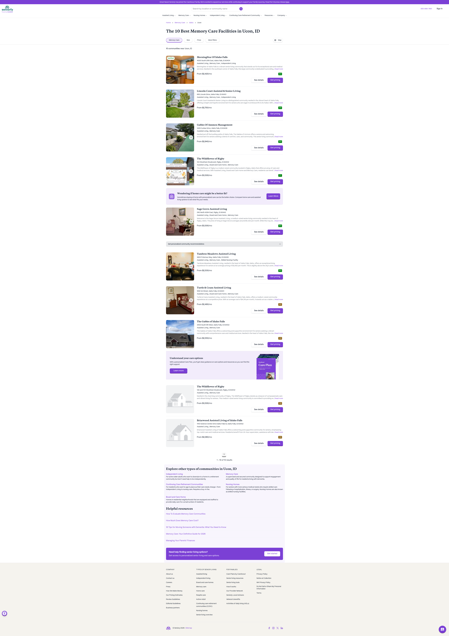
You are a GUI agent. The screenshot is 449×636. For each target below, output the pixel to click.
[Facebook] (269, 628)
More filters (212, 40)
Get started (272, 554)
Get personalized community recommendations (186, 244)
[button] (241, 8)
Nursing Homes (199, 15)
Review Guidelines (173, 599)
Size (188, 40)
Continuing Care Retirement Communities (184, 484)
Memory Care (183, 15)
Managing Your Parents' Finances (180, 541)
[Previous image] (169, 70)
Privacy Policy (262, 574)
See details (259, 80)
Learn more (179, 371)
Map (279, 40)
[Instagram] (273, 628)
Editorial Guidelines (173, 603)
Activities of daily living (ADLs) (237, 603)
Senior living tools (232, 582)
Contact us (170, 578)
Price (199, 40)
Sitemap (189, 628)
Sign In (439, 9)
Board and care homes (204, 582)
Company (281, 15)
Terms (259, 593)
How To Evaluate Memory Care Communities (185, 514)
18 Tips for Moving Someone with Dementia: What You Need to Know (196, 527)
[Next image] (191, 70)
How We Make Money (174, 591)
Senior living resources (234, 578)
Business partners (173, 608)
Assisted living (201, 574)
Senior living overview (204, 615)
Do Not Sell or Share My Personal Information (269, 588)
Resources (269, 15)
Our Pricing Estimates (174, 595)
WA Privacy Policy (263, 582)
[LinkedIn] (282, 628)
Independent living (203, 578)
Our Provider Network (234, 591)
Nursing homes (202, 610)
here (287, 2)
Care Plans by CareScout (236, 574)
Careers (169, 582)
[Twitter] (277, 628)
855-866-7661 (426, 9)
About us (169, 574)
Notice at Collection (264, 578)
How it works (231, 587)
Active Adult (201, 599)
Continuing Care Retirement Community (244, 15)
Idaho (191, 23)
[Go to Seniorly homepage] (168, 628)
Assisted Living (168, 15)
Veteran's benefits (233, 599)
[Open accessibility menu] (4, 613)
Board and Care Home (176, 497)
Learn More (273, 196)
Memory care (201, 587)
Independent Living (217, 15)
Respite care (201, 595)
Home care (200, 591)
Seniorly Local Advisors (235, 595)
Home (168, 23)
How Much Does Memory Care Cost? (182, 521)
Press (168, 587)
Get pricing (275, 80)
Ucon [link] (199, 23)
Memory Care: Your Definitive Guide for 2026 (185, 534)
